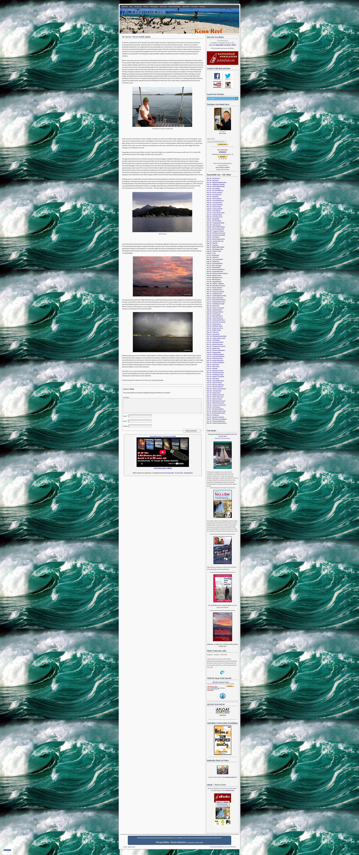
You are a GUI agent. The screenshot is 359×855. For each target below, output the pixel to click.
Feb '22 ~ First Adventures (214, 202)
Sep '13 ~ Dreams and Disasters (216, 350)
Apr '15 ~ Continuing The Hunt (216, 320)
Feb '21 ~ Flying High (213, 219)
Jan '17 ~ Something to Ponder (216, 304)
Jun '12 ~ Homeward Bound (215, 386)
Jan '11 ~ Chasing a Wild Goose (216, 421)
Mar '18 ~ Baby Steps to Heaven (216, 285)
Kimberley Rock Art (231, 777)
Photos (146, 6)
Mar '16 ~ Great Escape (213, 314)
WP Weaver (233, 847)
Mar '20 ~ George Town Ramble (216, 235)
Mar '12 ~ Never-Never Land (215, 397)
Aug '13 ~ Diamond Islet (214, 352)
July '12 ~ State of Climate (214, 382)
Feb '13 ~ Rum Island (213, 364)
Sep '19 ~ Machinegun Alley (215, 249)
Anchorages (154, 6)
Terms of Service (178, 842)
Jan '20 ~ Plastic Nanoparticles (216, 239)
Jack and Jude (131, 847)
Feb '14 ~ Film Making (213, 340)
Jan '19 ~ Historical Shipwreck (216, 269)
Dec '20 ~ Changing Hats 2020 (215, 223)
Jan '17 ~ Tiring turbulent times (216, 302)
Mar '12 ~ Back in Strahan (214, 399)
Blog (131, 6)
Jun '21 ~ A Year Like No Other (216, 213)
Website (125, 426)
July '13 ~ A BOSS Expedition (215, 354)
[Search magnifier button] (236, 98)
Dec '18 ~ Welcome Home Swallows (217, 273)
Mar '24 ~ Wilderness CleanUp (216, 184)
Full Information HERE (163, 468)
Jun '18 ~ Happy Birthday (214, 281)
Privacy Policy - (163, 842)
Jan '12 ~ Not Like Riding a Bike (216, 413)
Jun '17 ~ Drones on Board (214, 287)
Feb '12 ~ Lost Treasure (213, 407)
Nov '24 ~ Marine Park (213, 178)
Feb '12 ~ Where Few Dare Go (215, 403)
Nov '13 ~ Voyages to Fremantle (216, 346)
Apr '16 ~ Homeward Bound (215, 312)
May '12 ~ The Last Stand (214, 391)
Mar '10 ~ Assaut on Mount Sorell (216, 423)
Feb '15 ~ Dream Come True (215, 328)
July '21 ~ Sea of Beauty (213, 210)
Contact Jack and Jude (222, 169)
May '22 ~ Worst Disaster (214, 198)
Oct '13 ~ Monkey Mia (213, 348)
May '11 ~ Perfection (213, 415)
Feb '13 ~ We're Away (213, 366)
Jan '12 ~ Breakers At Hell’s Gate (216, 411)
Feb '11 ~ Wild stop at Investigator (217, 419)
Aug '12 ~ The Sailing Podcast (215, 380)
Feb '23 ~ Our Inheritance (214, 194)
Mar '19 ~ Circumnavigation (215, 259)
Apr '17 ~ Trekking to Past (214, 293)
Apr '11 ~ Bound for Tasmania (215, 417)
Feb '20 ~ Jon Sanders (213, 237)
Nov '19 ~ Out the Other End (215, 241)
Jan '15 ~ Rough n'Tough (214, 330)
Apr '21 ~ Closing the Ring (214, 215)
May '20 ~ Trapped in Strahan (215, 231)
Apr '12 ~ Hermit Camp (213, 393)
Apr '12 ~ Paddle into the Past (215, 395)
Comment (126, 397)
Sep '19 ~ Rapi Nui (212, 243)
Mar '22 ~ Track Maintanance (215, 200)
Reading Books (188, 473)
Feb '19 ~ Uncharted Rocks (214, 263)
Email (125, 421)
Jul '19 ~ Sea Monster (213, 255)
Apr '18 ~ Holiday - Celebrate (215, 283)
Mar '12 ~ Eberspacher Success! (216, 401)
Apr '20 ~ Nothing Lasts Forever (216, 233)
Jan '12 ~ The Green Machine (215, 409)
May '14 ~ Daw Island (213, 334)
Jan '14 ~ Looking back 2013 (215, 342)
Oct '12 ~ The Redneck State (215, 374)
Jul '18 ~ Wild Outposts (213, 279)
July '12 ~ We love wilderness (215, 384)
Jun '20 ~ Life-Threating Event (215, 229)
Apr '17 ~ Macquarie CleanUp (215, 291)
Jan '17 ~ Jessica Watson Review (216, 299)
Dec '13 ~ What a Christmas (215, 344)
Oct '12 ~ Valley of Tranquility (215, 376)
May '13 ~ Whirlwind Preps (215, 358)
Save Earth (163, 6)
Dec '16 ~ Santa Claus (213, 306)
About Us (125, 6)
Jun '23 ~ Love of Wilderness (215, 190)
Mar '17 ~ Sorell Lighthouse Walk (216, 295)
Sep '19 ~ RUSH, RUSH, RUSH (215, 247)
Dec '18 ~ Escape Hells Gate (215, 271)
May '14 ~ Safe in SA (213, 332)
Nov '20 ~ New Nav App (214, 225)
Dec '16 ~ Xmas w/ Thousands (215, 308)
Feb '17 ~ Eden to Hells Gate (215, 298)
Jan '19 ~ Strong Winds (213, 267)
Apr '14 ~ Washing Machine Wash (216, 336)
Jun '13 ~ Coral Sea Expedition (215, 356)
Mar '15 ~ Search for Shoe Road (216, 322)
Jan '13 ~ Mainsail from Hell (215, 370)
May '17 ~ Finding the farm (214, 289)
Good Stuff (185, 6)
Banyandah (138, 6)
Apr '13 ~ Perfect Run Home (215, 360)
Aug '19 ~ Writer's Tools (214, 251)
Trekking (202, 6)
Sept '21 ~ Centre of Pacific (215, 208)
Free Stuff (194, 6)
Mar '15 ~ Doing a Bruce (214, 324)
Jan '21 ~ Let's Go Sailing (214, 221)
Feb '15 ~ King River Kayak (214, 326)
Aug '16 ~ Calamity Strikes (214, 310)
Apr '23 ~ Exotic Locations (214, 192)
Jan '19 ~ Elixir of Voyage (214, 265)
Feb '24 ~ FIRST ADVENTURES (216, 186)
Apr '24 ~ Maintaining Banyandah (216, 182)
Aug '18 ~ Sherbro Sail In (214, 275)
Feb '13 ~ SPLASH (212, 368)
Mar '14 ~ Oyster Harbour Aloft (216, 338)
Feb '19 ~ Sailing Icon (213, 261)
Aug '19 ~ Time (211, 253)
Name (125, 416)
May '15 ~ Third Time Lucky (215, 318)
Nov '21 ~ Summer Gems (214, 206)
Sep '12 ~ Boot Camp (213, 378)
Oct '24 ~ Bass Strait (213, 180)
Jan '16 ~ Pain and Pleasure (215, 316)
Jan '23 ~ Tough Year (213, 196)
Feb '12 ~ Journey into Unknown (216, 405)
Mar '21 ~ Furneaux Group (214, 217)
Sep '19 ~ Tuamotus (212, 245)
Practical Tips (179, 473)
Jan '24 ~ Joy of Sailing (213, 188)
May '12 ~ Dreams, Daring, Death (216, 388)
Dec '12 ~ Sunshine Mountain (215, 372)
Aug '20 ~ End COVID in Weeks (216, 227)
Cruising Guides (169, 473)
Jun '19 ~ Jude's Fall (212, 257)
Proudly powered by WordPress (217, 847)
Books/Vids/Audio (174, 6)
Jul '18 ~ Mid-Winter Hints (214, 277)
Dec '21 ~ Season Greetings (215, 204)
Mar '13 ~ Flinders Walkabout (215, 362)
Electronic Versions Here (222, 438)
